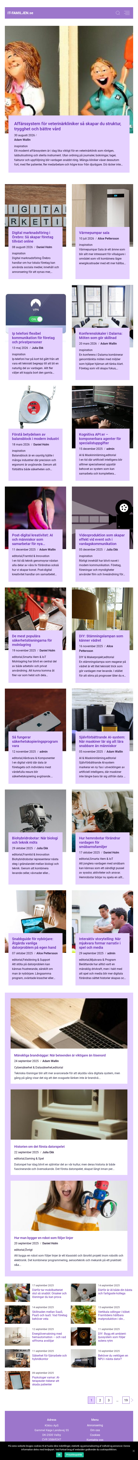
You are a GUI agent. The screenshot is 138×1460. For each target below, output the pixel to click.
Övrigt (29, 1250)
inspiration (21, 146)
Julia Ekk (37, 348)
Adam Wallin (22, 139)
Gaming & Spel (34, 1158)
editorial (111, 455)
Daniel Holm (44, 247)
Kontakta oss (95, 1440)
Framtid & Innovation (36, 556)
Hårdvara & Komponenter (39, 758)
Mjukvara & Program (103, 959)
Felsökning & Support (36, 959)
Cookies (95, 1435)
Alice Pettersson (108, 238)
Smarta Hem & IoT (34, 657)
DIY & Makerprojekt (91, 657)
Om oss (95, 1430)
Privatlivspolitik (74, 1455)
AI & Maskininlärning (92, 455)
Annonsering (95, 1425)
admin (110, 449)
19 (126, 1400)
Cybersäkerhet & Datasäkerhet (33, 1067)
